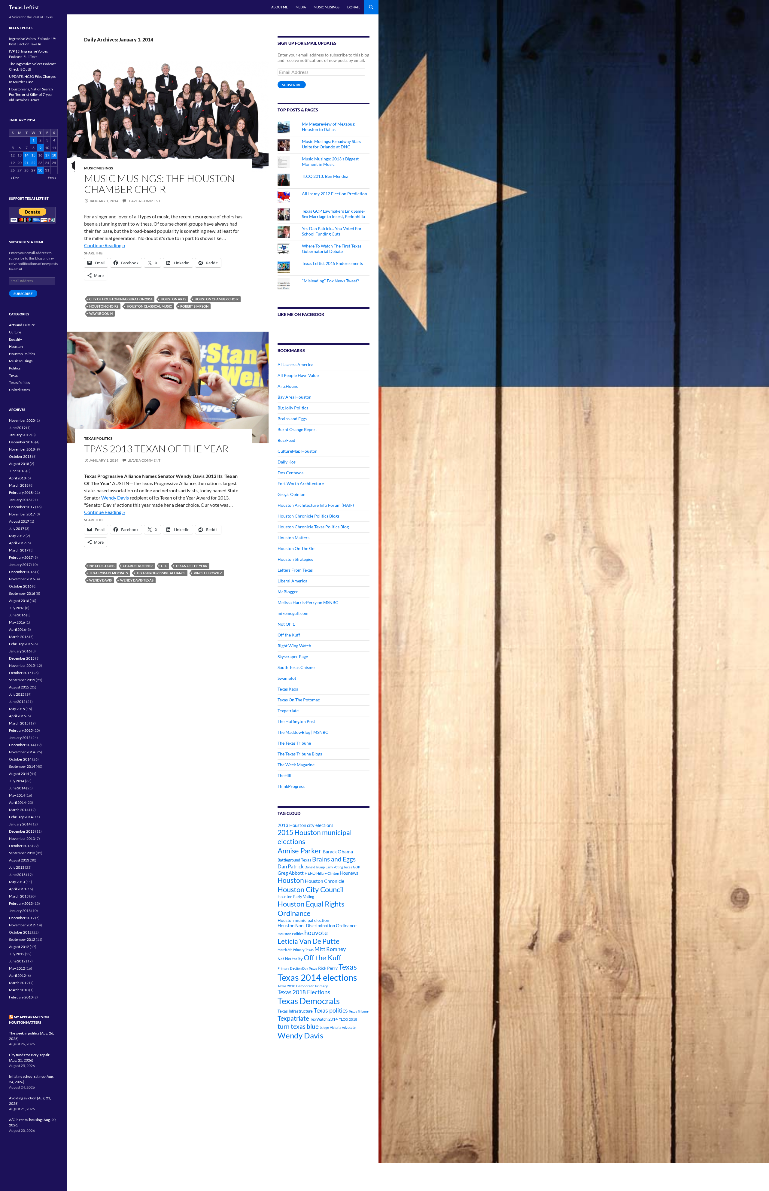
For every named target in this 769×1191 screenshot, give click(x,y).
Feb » (52, 177)
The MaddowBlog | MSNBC (303, 732)
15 (33, 155)
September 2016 (22, 593)
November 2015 (22, 665)
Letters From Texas (295, 570)
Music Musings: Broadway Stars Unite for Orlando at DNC (331, 144)
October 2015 (20, 672)
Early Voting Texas (339, 867)
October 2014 (20, 759)
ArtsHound (288, 386)
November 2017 (22, 514)
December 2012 (22, 918)
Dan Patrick (291, 866)
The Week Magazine (296, 764)
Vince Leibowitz (208, 573)
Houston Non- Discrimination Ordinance (317, 925)
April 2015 (17, 716)
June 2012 (17, 961)
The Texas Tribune (294, 743)
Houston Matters (293, 537)
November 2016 (22, 579)
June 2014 (17, 788)
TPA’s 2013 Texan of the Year (156, 448)
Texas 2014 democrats (108, 573)
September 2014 (22, 766)
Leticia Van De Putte (308, 941)
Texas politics (331, 1010)
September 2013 (22, 853)
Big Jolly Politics (293, 407)
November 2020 (22, 420)
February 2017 (21, 557)
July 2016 (16, 608)
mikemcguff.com (293, 613)
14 (26, 155)
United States (19, 389)
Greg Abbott (291, 873)
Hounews (349, 873)
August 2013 (19, 860)
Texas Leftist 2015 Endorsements (332, 263)
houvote (316, 933)
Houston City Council (311, 889)
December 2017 (22, 507)
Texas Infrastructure (295, 1011)
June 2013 (17, 874)
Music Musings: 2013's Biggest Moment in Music (330, 161)
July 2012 (16, 954)
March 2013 (19, 896)
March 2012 (19, 982)
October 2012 (20, 932)
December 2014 (22, 745)
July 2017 (16, 528)
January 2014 (20, 824)
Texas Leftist (24, 7)
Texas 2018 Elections (304, 992)
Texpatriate (288, 710)
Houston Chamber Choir (217, 299)
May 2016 (17, 622)
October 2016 (20, 586)
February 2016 (21, 644)
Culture (15, 332)
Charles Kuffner (138, 566)
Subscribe (291, 85)
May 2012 (17, 968)
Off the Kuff (289, 634)
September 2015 (22, 680)
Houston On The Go (296, 548)
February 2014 (21, 817)
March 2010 (19, 990)
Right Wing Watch (294, 645)
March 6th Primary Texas (296, 950)
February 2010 (21, 997)
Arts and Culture (22, 325)
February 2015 (21, 730)
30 (40, 170)
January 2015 (20, 737)
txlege (324, 1027)
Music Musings (326, 7)
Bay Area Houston (295, 397)
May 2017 (17, 535)
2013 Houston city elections (305, 825)
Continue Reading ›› (104, 245)
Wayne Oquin (101, 313)
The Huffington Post (296, 721)
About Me (279, 7)
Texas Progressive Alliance (160, 573)
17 (47, 155)
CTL (164, 566)
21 (26, 162)
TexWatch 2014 (324, 1019)
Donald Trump (315, 867)
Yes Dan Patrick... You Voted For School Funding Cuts (332, 231)
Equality (15, 339)
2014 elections (101, 566)
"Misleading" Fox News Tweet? (330, 280)
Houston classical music (149, 306)
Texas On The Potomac (299, 699)
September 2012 (22, 939)
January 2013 (20, 910)
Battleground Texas (294, 860)
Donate (353, 7)
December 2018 (22, 442)
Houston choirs (103, 306)
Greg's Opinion (291, 494)
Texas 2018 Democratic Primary (303, 986)
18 (54, 155)
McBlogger (288, 591)
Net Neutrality (290, 958)
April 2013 (17, 889)
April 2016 (17, 629)
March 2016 (19, 636)
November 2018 (22, 449)
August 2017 (19, 521)
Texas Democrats (309, 1001)
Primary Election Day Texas (297, 968)
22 (33, 162)
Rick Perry (328, 968)
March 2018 (19, 485)
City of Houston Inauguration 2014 (120, 299)
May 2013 (17, 882)
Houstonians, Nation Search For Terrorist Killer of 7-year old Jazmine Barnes (31, 94)
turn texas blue (298, 1026)
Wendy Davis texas (136, 580)
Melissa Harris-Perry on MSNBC (308, 602)
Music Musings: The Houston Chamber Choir (159, 183)
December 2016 (22, 572)
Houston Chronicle (324, 881)
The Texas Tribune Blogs (300, 753)
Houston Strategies (295, 559)
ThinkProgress (291, 786)
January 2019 (20, 435)
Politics (14, 368)
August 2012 (19, 946)
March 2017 (19, 550)
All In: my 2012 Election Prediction (334, 193)
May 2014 (17, 795)
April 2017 (17, 543)
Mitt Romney (330, 949)
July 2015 (16, 694)
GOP (356, 867)
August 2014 (19, 773)
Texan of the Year (191, 566)
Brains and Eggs (292, 418)
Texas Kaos (288, 688)
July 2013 (16, 867)
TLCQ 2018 (348, 1019)
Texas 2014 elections (317, 977)
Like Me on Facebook (301, 314)
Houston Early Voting (296, 896)
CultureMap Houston (298, 451)
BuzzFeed (286, 440)
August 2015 (19, 687)
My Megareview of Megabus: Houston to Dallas (328, 126)
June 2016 (17, 615)
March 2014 (19, 809)
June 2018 (17, 471)
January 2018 (20, 499)
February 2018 (21, 492)
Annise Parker (300, 850)
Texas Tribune (359, 1011)
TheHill (284, 775)
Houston (291, 880)
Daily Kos (287, 461)
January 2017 (20, 564)
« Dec (15, 177)
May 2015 (17, 708)
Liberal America (292, 580)
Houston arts (173, 299)
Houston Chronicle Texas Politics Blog (313, 526)
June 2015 (17, 701)
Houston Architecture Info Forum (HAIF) (316, 505)
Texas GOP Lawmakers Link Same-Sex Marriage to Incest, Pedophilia (333, 213)
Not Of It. (286, 624)
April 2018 (17, 478)
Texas (348, 966)
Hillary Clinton (327, 873)
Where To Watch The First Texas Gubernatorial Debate (331, 248)
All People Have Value (298, 375)
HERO (310, 873)
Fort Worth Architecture (301, 483)
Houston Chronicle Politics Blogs (308, 515)
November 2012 (22, 925)
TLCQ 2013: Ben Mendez (325, 176)
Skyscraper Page (293, 656)
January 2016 (20, 651)
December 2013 (22, 831)
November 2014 (22, 752)
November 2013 (22, 838)
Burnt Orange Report (297, 429)
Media (301, 7)
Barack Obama (338, 851)
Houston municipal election (303, 920)
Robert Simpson (194, 306)
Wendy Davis (115, 497)
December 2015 (22, 658)
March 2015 (19, 723)
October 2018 (20, 456)
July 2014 (16, 781)
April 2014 (17, 802)
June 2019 (17, 427)
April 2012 (17, 975)
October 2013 (20, 845)
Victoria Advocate (343, 1027)
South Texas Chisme (296, 667)
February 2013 (21, 903)
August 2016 (19, 600)
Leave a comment (143, 201)
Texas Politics (98, 438)
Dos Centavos (290, 472)
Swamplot (287, 678)
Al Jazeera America (295, 364)
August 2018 (19, 463)
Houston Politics (290, 933)
